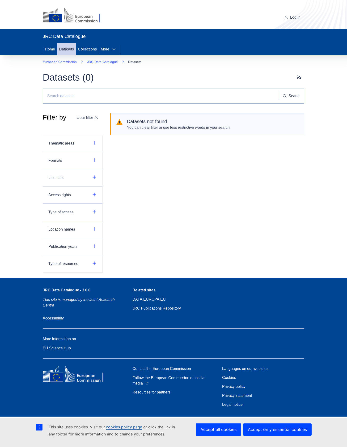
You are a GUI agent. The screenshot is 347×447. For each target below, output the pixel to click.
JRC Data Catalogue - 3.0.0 (66, 290)
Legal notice (232, 404)
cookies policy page (124, 427)
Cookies (229, 378)
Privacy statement (237, 395)
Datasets (66, 49)
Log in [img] (295, 17)
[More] (115, 49)
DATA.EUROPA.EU (149, 299)
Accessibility (53, 318)
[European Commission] (75, 16)
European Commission (60, 62)
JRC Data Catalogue (102, 62)
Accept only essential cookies (277, 429)
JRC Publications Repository (156, 308)
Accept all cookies (218, 429)
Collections (87, 49)
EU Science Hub (57, 348)
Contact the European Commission (161, 369)
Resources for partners (151, 392)
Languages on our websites (245, 369)
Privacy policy (233, 387)
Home (50, 49)
